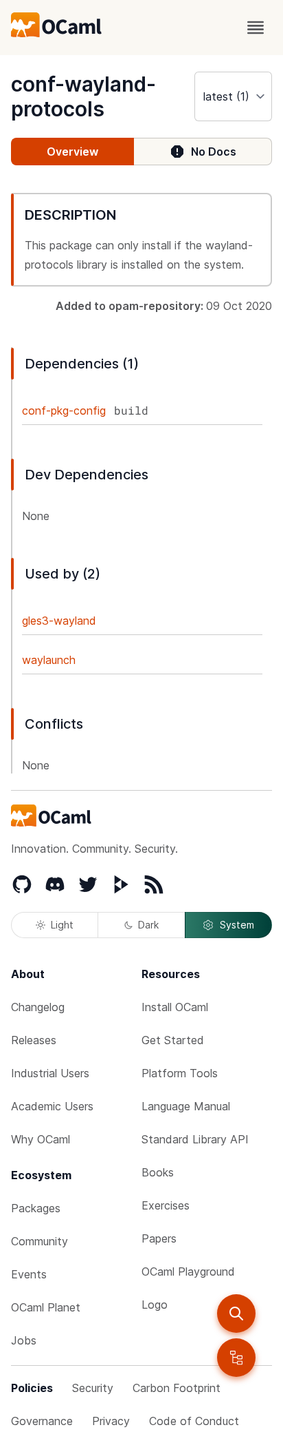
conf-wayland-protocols (83, 96)
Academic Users (52, 1106)
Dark (148, 925)
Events (29, 1274)
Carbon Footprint (176, 1388)
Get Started (173, 1040)
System (237, 925)
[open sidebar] (236, 1357)
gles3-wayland (59, 620)
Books (158, 1172)
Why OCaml (40, 1139)
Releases (33, 1040)
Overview (72, 151)
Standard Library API (195, 1139)
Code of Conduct (194, 1421)
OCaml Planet (45, 1307)
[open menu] (256, 28)
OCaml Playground (188, 1271)
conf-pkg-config (64, 410)
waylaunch (49, 660)
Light (62, 925)
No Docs (213, 151)
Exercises (166, 1205)
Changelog (38, 1007)
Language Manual (186, 1106)
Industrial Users (50, 1073)
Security (92, 1388)
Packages (35, 1208)
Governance (42, 1421)
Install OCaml (175, 1007)
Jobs (23, 1340)
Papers (159, 1238)
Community (39, 1241)
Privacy (111, 1421)
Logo (155, 1304)
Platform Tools (180, 1073)
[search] (236, 1313)
